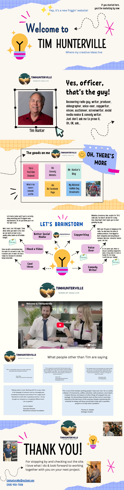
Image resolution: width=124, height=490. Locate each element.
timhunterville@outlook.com (20, 480)
